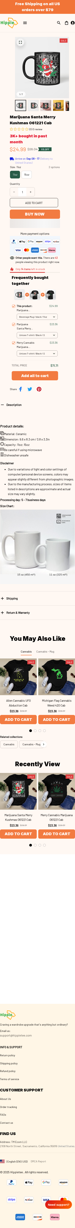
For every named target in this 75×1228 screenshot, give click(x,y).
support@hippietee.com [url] (16, 1035)
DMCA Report (38, 1161)
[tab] (30, 731)
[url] (5, 1031)
